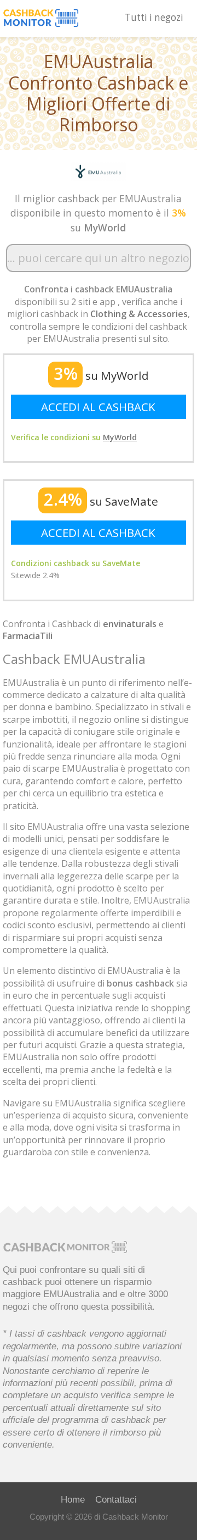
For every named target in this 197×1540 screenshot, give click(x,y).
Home (73, 1499)
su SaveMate (101, 501)
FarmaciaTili (28, 636)
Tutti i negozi (154, 17)
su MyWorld (101, 375)
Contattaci (116, 1499)
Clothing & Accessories (139, 314)
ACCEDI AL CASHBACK (98, 406)
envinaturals (130, 624)
